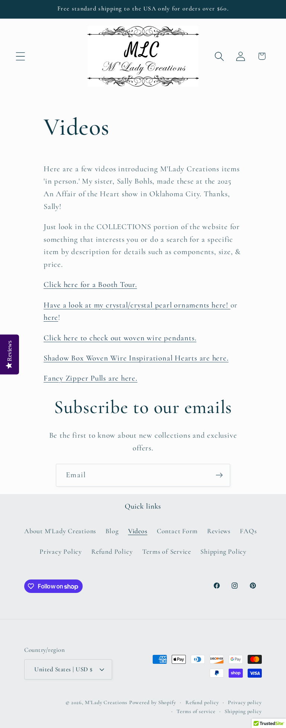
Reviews (218, 531)
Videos (137, 531)
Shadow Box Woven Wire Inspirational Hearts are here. (136, 358)
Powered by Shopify (152, 702)
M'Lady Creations (106, 702)
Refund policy (202, 702)
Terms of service (196, 711)
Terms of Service (166, 551)
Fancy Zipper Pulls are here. (90, 378)
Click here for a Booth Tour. (90, 284)
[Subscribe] (219, 475)
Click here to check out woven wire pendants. (120, 338)
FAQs (248, 531)
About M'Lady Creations (60, 531)
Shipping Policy (223, 551)
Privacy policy (245, 702)
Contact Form (177, 531)
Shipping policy (243, 711)
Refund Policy (112, 551)
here (51, 317)
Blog (111, 531)
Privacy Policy (60, 551)
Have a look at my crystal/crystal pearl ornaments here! (137, 305)
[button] (20, 56)
